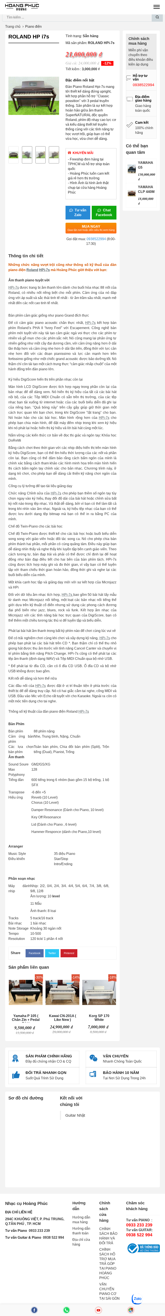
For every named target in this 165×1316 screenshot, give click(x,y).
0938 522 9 (51, 1237)
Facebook (34, 953)
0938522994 (96, 239)
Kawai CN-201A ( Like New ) (62, 1018)
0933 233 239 (39, 1230)
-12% (107, 63)
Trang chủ (12, 26)
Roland (32, 270)
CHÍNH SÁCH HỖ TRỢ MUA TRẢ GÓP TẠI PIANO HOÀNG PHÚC (107, 1264)
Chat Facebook (104, 212)
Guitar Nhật (75, 1115)
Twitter (52, 953)
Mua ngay (91, 228)
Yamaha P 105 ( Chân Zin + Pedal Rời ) (26, 1018)
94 (62, 1237)
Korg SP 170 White (99, 1018)
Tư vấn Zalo (80, 212)
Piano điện (33, 26)
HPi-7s (44, 270)
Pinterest (69, 953)
